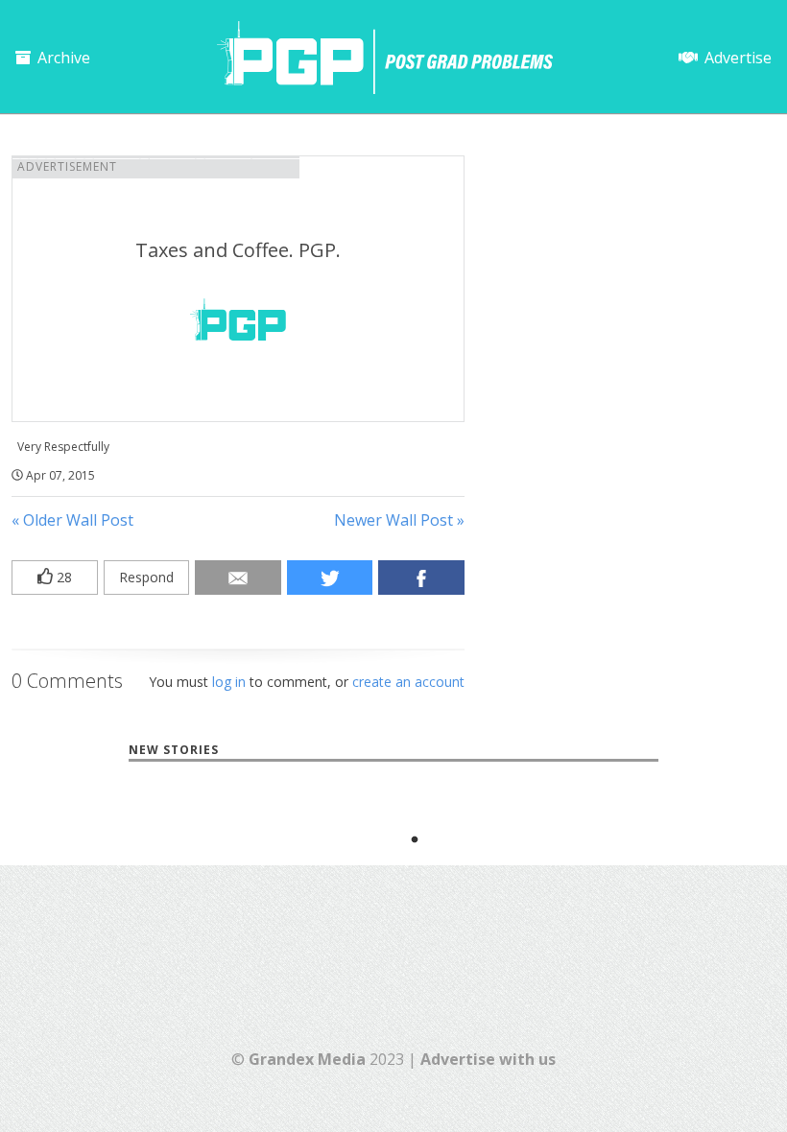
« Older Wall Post (72, 520)
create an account (408, 681)
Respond (146, 577)
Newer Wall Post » (399, 520)
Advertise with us (488, 1059)
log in (229, 681)
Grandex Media (307, 1059)
